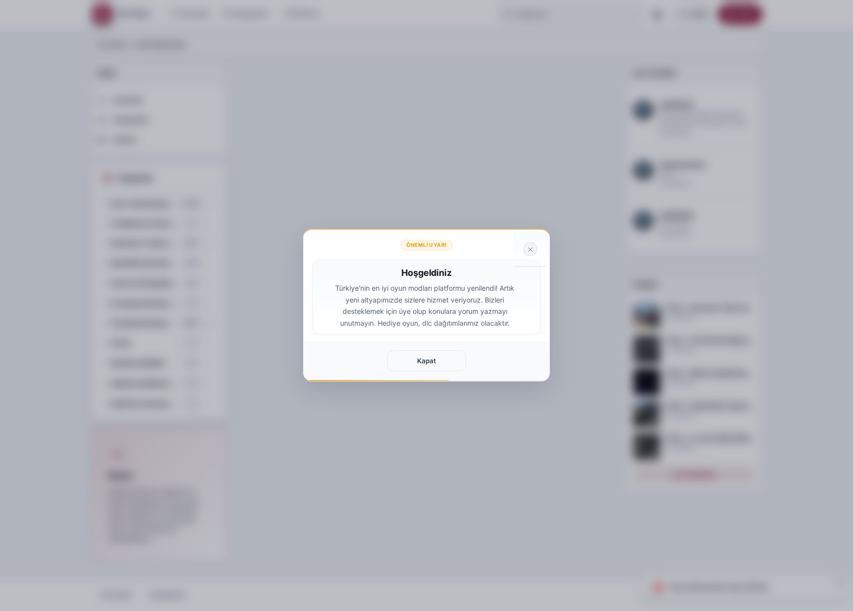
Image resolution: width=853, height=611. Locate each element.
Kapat (426, 361)
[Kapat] (530, 249)
